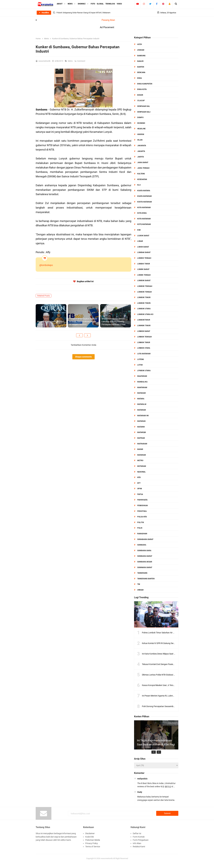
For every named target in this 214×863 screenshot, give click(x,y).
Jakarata (141, 146)
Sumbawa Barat (144, 556)
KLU (139, 185)
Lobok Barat (143, 247)
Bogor (140, 95)
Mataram (141, 410)
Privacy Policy (91, 843)
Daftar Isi (137, 833)
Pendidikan (142, 506)
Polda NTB (142, 517)
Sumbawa (141, 545)
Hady (139, 792)
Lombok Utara (144, 309)
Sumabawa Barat (145, 539)
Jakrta (140, 157)
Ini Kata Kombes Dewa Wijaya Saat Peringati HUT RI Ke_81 (168, 654)
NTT (138, 483)
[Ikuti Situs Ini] (169, 4)
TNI (138, 584)
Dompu (140, 117)
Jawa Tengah (143, 168)
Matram (141, 438)
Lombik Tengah (144, 258)
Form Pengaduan (140, 840)
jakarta (141, 151)
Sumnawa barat (144, 567)
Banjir (140, 61)
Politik (140, 522)
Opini (139, 489)
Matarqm (141, 432)
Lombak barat (144, 252)
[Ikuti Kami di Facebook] (157, 4)
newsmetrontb (107, 858)
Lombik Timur (143, 264)
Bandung (141, 56)
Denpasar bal (143, 106)
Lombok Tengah (144, 292)
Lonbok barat (143, 331)
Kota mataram (144, 219)
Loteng (140, 359)
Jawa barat (142, 162)
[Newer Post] (79, 335)
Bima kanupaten (144, 84)
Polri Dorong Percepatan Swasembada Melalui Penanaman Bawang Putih (175, 706)
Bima (139, 78)
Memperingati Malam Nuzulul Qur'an (50, 323)
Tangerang (142, 573)
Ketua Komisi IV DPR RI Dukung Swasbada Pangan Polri (167, 643)
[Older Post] (87, 335)
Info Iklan (137, 843)
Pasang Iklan (108, 20)
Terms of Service (92, 846)
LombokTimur (143, 320)
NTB (139, 477)
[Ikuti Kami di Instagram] (144, 4)
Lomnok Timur (144, 326)
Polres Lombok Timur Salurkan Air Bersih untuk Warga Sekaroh (170, 632)
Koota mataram (144, 202)
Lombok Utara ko (145, 314)
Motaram (141, 466)
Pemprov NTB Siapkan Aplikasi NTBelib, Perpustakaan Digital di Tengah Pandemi (83, 322)
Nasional (141, 472)
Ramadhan (142, 534)
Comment (81, 61)
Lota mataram (144, 354)
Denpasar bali (144, 112)
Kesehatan (142, 179)
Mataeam (141, 393)
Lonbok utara (143, 348)
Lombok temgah (144, 286)
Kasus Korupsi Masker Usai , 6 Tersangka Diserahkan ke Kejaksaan (172, 685)
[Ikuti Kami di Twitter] (150, 4)
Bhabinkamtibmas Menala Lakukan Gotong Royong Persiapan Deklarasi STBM (113, 322)
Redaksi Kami (139, 846)
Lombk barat (143, 269)
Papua (140, 494)
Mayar (140, 449)
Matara (140, 399)
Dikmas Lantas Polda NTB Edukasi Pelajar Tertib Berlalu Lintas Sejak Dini (174, 675)
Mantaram (142, 387)
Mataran (141, 421)
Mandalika (142, 382)
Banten (140, 67)
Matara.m (141, 404)
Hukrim (140, 134)
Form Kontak (139, 837)
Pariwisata (142, 500)
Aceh (139, 44)
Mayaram (141, 455)
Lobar (140, 241)
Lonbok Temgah (144, 337)
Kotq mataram (144, 224)
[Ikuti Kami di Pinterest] (163, 4)
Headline (141, 129)
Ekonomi (141, 123)
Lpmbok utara (144, 371)
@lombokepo (46, 265)
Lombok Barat (144, 281)
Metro (70, 61)
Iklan (139, 140)
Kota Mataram (144, 207)
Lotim (140, 365)
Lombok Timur (144, 297)
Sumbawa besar (144, 562)
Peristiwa (142, 511)
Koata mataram (144, 196)
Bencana (141, 72)
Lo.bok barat (143, 236)
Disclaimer (90, 833)
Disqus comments (83, 357)
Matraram (142, 444)
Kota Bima (142, 213)
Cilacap (141, 101)
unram (140, 590)
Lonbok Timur (143, 342)
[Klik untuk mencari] (176, 4)
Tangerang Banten (145, 579)
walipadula (142, 778)
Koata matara (143, 191)
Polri (139, 528)
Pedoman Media (92, 840)
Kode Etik (89, 837)
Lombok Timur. (144, 303)
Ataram (140, 50)
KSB (139, 230)
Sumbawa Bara (144, 551)
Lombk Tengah (144, 275)
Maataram (142, 376)
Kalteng (141, 174)
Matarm (141, 427)
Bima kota (142, 89)
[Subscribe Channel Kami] (137, 4)
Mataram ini (143, 416)
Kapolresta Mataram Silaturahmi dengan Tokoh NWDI (78, 13)
